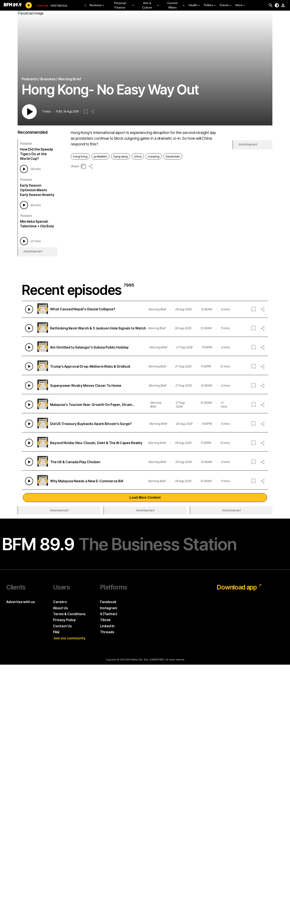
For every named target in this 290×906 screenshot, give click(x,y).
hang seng (120, 156)
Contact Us (62, 626)
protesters (100, 156)
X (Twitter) (108, 614)
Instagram (108, 608)
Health (193, 5)
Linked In (107, 626)
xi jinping (153, 156)
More (238, 5)
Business (96, 5)
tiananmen (173, 156)
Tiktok (105, 620)
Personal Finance (120, 5)
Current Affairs (172, 5)
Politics (208, 5)
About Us (60, 608)
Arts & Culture (147, 5)
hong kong (80, 156)
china (137, 156)
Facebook (108, 602)
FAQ (56, 632)
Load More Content (145, 497)
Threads (107, 632)
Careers (60, 602)
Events (224, 5)
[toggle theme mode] (276, 5)
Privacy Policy (64, 620)
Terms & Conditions (69, 614)
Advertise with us (20, 602)
